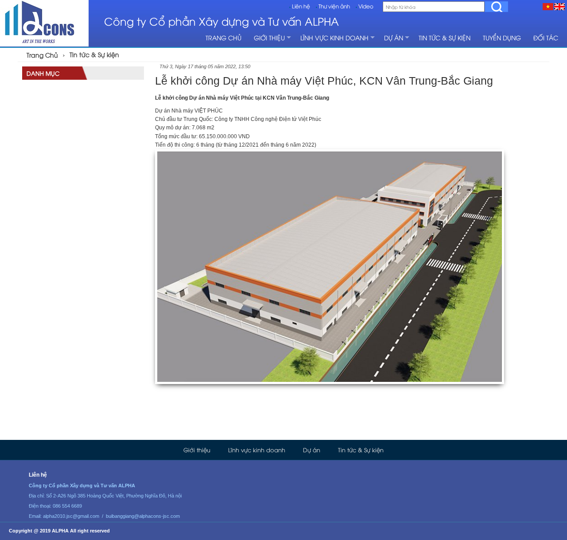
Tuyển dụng (502, 37)
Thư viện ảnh (334, 6)
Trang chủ (223, 37)
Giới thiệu (269, 37)
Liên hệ (301, 6)
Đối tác (545, 37)
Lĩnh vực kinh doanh (334, 37)
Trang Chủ (42, 55)
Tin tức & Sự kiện (444, 37)
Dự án (393, 37)
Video (365, 6)
